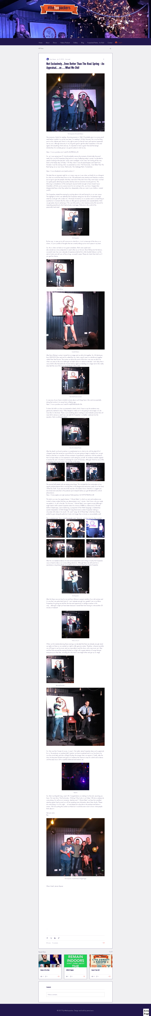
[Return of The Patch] (50, 961)
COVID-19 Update (70, 970)
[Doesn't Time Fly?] (101, 961)
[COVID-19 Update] (75, 961)
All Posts (41, 48)
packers (64, 7)
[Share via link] (58, 938)
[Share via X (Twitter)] (51, 938)
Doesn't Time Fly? (96, 970)
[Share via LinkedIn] (55, 938)
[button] (110, 48)
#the (51, 7)
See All (110, 951)
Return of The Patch (45, 970)
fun (56, 7)
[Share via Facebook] (47, 938)
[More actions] (104, 59)
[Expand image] (55, 472)
